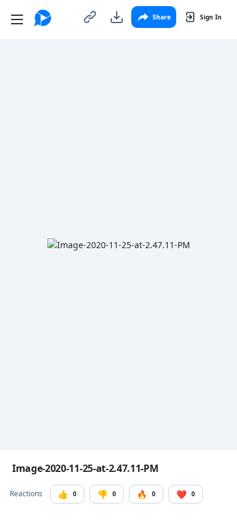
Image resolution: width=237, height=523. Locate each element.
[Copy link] (90, 17)
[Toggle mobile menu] (17, 19)
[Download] (117, 17)
